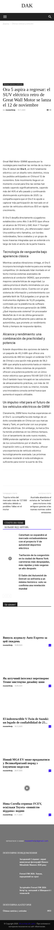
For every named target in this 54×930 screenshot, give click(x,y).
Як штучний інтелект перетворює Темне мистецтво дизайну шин (26, 680)
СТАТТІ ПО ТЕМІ (14, 522)
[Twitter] (19, 116)
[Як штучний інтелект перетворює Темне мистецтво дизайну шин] (27, 663)
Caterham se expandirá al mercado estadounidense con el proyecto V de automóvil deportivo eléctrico (33, 541)
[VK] (12, 116)
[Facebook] (6, 116)
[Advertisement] (27, 54)
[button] (5, 17)
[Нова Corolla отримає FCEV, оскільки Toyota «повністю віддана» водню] (27, 788)
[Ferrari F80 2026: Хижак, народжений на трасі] (10, 877)
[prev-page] (4, 596)
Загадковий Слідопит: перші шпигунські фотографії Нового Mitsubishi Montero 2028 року (34, 862)
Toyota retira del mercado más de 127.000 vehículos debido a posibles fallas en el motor (15, 503)
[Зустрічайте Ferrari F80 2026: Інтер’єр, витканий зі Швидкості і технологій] (10, 891)
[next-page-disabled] (9, 596)
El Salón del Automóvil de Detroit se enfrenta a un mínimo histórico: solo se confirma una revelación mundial (33, 582)
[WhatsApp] (39, 116)
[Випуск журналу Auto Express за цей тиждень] (27, 622)
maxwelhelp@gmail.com (36, 840)
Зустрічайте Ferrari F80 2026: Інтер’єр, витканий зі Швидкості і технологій (35, 890)
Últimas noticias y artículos (22, 23)
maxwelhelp (10, 110)
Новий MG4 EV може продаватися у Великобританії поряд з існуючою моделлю (26, 763)
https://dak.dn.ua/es (27, 923)
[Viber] (26, 116)
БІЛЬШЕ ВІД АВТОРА (17, 527)
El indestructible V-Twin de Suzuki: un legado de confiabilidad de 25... (26, 720)
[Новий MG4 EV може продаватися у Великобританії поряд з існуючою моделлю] (27, 744)
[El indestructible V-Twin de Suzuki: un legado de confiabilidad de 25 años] (27, 703)
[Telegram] (32, 116)
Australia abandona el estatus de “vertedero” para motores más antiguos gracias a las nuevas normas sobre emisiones (40, 505)
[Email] (45, 116)
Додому (6, 23)
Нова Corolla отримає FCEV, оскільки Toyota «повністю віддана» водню (22, 807)
